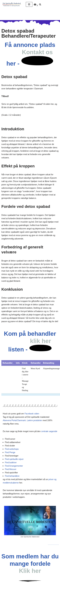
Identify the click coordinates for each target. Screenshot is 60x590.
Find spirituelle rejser (14, 459)
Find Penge (10, 452)
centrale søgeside (49, 431)
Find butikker (11, 462)
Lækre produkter (34, 420)
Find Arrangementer (14, 466)
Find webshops (12, 449)
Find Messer (10, 469)
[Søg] (40, 4)
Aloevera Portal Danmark (14, 420)
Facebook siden (32, 413)
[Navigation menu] (29, 4)
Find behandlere (12, 476)
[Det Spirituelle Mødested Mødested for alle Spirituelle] (12, 4)
